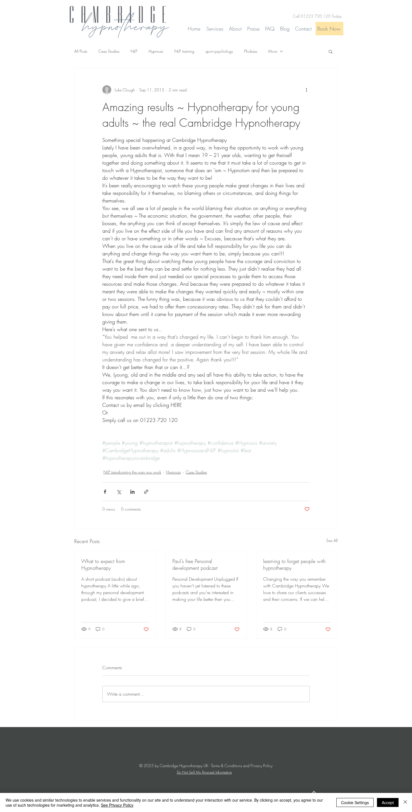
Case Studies (108, 51)
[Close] (405, 802)
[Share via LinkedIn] (132, 491)
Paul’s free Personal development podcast (194, 564)
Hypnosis (156, 51)
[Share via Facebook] (105, 491)
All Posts (80, 51)
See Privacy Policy (117, 805)
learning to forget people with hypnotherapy (294, 564)
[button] (330, 51)
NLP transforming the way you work (132, 472)
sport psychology (219, 51)
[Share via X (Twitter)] (118, 491)
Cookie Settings (355, 802)
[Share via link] (146, 491)
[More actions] (306, 89)
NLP (134, 51)
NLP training (184, 51)
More (272, 51)
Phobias (250, 51)
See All (332, 540)
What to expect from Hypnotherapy (103, 564)
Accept (388, 802)
